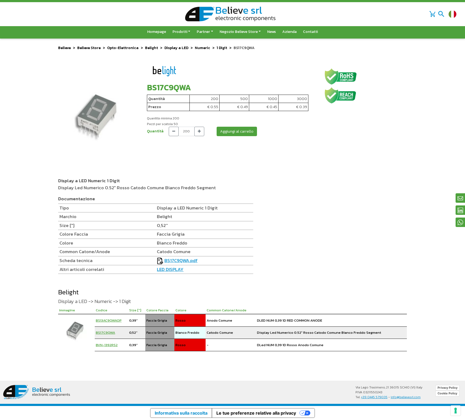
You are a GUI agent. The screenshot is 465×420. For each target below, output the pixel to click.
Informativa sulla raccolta (181, 413)
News (271, 32)
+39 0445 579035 (374, 397)
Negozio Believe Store (239, 32)
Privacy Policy (447, 388)
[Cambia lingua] (452, 14)
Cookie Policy (447, 393)
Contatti (310, 32)
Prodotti (179, 32)
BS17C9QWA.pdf (181, 260)
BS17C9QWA (105, 332)
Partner (203, 32)
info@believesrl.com (406, 397)
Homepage (156, 32)
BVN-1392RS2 (107, 344)
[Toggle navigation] (441, 14)
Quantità (155, 131)
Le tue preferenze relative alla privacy (256, 413)
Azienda (289, 32)
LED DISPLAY (170, 269)
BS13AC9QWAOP (109, 320)
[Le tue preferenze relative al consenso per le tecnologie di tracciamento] (455, 410)
